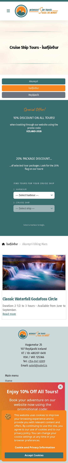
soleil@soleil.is (38, 365)
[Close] (60, 386)
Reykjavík (33, 94)
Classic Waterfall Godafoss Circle (30, 299)
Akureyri (33, 81)
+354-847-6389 (36, 361)
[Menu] (8, 11)
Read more (9, 314)
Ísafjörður (33, 88)
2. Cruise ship (21, 203)
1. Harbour (20, 189)
